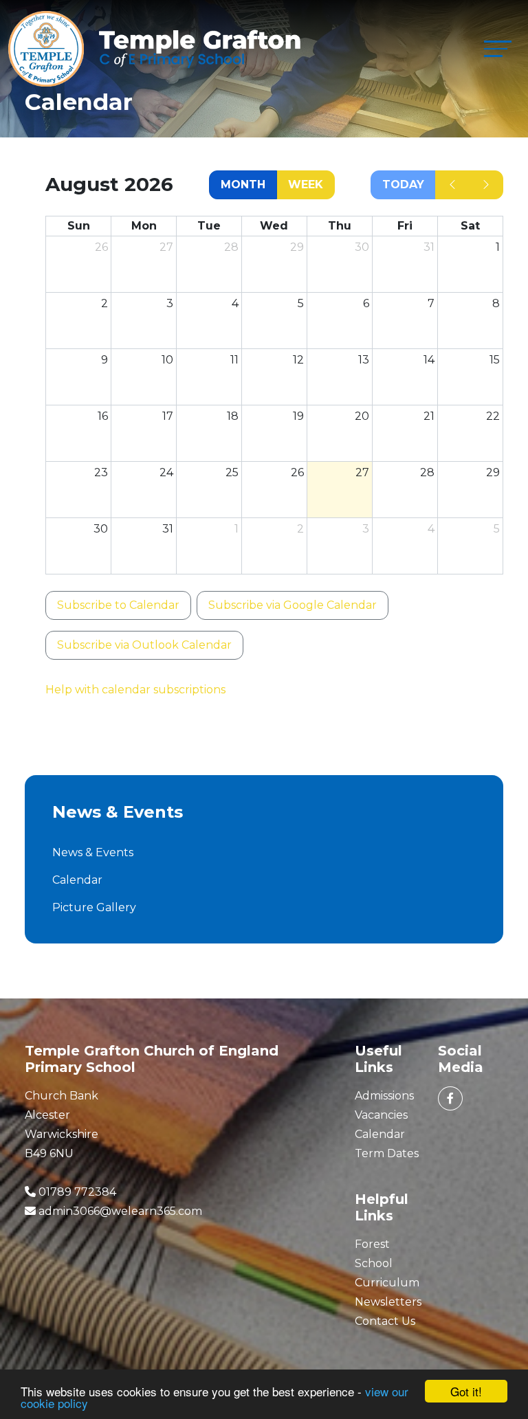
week (305, 184)
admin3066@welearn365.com (120, 1211)
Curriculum (387, 1282)
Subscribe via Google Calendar (292, 605)
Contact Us (385, 1321)
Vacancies (381, 1114)
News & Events (92, 852)
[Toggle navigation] (498, 48)
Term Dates (387, 1153)
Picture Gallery (94, 907)
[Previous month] (452, 184)
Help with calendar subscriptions (135, 689)
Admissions (384, 1095)
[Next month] (486, 184)
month (243, 184)
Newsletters (388, 1301)
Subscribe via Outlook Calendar (144, 644)
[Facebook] (450, 1098)
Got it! (466, 1391)
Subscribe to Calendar (118, 605)
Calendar (77, 879)
